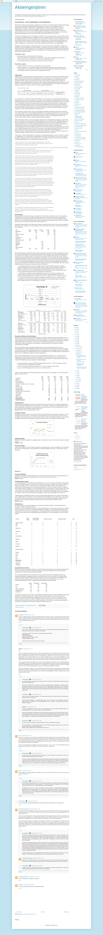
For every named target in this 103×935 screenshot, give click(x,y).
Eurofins (76, 95)
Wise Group (77, 143)
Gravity (76, 101)
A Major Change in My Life (80, 242)
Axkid (76, 79)
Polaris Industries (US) (79, 123)
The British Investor (79, 244)
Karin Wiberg (78, 208)
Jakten (76, 57)
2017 (76, 343)
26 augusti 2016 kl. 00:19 (36, 753)
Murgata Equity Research (80, 41)
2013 (76, 386)
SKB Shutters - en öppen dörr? (81, 27)
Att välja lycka (78, 193)
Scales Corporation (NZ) (80, 131)
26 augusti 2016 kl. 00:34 (36, 781)
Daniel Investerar (79, 30)
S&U (20, 735)
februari (78, 379)
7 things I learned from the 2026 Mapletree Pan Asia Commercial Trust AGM (81, 226)
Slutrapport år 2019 (78, 206)
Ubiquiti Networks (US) (79, 139)
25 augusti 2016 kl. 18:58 (26, 770)
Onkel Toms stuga (79, 173)
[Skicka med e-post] (39, 605)
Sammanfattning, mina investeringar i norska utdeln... (81, 356)
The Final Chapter (78, 251)
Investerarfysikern (79, 21)
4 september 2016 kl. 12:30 (34, 809)
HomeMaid (77, 104)
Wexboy (77, 237)
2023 (76, 332)
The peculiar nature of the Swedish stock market (81, 368)
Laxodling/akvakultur (79, 111)
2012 (76, 388)
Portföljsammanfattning (79, 125)
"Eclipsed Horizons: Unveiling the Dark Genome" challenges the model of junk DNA (81, 311)
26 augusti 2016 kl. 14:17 (31, 706)
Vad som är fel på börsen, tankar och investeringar (84, 420)
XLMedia (77, 145)
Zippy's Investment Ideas (80, 177)
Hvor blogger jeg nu (78, 285)
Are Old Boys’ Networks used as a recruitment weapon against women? (81, 272)
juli (77, 370)
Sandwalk (77, 309)
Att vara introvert (78, 209)
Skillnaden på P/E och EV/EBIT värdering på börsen (84, 408)
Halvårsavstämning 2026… (80, 48)
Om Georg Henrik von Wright (80, 316)
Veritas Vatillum (78, 275)
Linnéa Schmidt (78, 284)
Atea (76, 76)
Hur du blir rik (78, 164)
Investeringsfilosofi (78, 107)
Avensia (76, 78)
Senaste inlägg (18, 911)
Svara (20, 622)
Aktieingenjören (30, 7)
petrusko (77, 160)
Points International (78, 282)
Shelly (76, 132)
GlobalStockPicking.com (80, 61)
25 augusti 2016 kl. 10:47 (27, 648)
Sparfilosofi (77, 134)
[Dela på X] (42, 605)
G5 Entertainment (78, 99)
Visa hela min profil (78, 461)
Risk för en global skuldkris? (80, 22)
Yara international (78, 146)
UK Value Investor (79, 262)
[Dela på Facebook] (43, 605)
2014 (76, 385)
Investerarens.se (79, 169)
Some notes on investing (79, 289)
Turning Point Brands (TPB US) (81, 62)
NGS (76, 114)
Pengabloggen (78, 212)
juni (77, 372)
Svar (21, 625)
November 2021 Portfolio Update (81, 268)
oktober (77, 350)
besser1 (77, 47)
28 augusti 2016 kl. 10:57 (33, 801)
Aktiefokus (77, 51)
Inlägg (76, 467)
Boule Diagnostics (78, 81)
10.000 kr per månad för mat (80, 194)
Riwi (76, 129)
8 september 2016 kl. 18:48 (36, 865)
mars (77, 377)
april (77, 375)
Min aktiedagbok (78, 201)
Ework (76, 96)
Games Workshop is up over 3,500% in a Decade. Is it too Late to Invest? (80, 247)
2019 (76, 339)
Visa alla (86, 69)
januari (77, 381)
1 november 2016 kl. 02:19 (28, 884)
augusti (77, 353)
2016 (76, 345)
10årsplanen (78, 183)
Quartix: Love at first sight (80, 292)
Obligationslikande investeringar (79, 117)
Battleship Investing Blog (80, 259)
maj (77, 373)
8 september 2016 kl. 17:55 (34, 876)
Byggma (76, 84)
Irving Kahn (21, 614)
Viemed (76, 140)
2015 (76, 383)
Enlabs (76, 91)
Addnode (77, 75)
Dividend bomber (79, 190)
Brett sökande (78, 82)
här (50, 597)
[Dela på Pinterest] (45, 605)
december (78, 346)
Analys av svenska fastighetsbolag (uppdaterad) (84, 396)
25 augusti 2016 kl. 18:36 (26, 735)
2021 (76, 336)
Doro (76, 90)
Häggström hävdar (79, 315)
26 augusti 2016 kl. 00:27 (36, 694)
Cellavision (77, 85)
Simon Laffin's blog (79, 270)
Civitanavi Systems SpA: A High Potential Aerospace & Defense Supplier (81, 180)
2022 (76, 334)
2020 (76, 338)
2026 (76, 327)
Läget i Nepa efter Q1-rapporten (81, 58)
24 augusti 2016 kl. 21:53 (29, 614)
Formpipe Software (79, 98)
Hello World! (77, 263)
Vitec (76, 142)
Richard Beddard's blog (80, 291)
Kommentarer (78, 469)
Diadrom (76, 88)
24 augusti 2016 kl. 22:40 (36, 627)
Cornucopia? (78, 298)
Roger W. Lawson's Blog (80, 241)
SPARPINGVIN (78, 215)
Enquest (76, 93)
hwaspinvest (78, 205)
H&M (76, 102)
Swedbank (77, 135)
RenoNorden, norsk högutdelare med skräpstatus (80, 364)
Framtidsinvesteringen (23, 809)
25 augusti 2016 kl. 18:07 (36, 679)
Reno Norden (21, 607)
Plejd (76, 122)
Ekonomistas (78, 318)
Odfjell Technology (78, 119)
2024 (76, 331)
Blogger (56, 925)
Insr (75, 105)
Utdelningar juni (78, 191)
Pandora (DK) (78, 120)
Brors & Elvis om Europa (80, 303)
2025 (76, 329)
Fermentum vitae (79, 156)
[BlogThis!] (40, 605)
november (78, 348)
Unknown (21, 884)
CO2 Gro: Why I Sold (79, 260)
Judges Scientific (78, 108)
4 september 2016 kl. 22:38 (36, 833)
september (78, 352)
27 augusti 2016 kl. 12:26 (36, 720)
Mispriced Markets (79, 250)
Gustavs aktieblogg (79, 36)
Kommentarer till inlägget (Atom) (28, 914)
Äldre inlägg (66, 911)
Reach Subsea (78, 126)
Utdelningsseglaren (79, 196)
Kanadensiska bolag (79, 110)
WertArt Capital (78, 288)
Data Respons (78, 87)
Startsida (42, 911)
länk (44, 16)
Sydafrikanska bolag (79, 137)
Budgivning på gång (78, 213)
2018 (76, 341)
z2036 (76, 152)
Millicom (76, 113)
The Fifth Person (78, 223)
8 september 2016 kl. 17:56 (38, 858)
